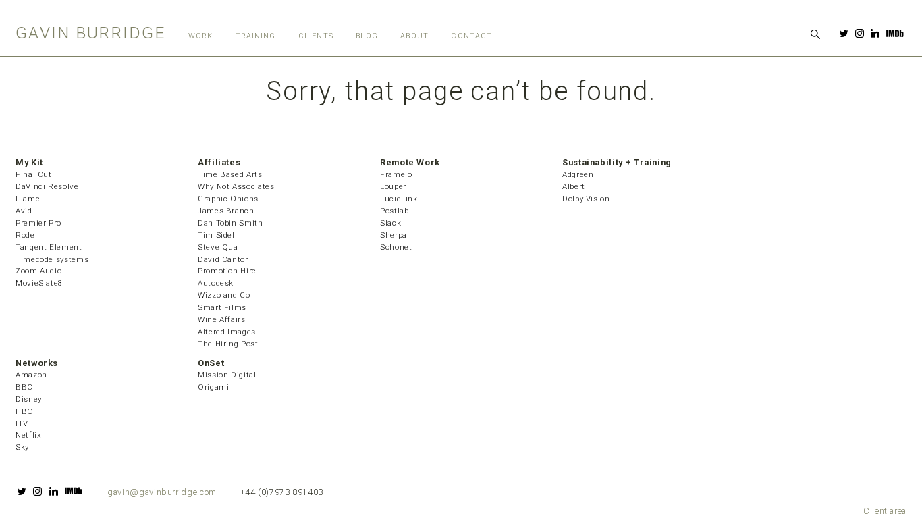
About (414, 36)
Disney (29, 399)
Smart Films (222, 307)
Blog (366, 36)
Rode (25, 235)
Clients (315, 36)
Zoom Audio (38, 271)
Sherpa (393, 235)
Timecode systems (52, 259)
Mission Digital (227, 374)
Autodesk (216, 283)
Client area (884, 511)
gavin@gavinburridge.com (162, 492)
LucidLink (399, 198)
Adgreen (577, 174)
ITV (22, 423)
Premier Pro (38, 223)
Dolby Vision (586, 198)
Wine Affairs (222, 319)
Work (200, 36)
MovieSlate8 (39, 283)
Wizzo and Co (224, 295)
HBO (25, 411)
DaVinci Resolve (47, 186)
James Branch (226, 210)
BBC (24, 387)
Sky (22, 447)
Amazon (31, 374)
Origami (213, 387)
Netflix (28, 435)
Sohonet (396, 247)
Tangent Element (49, 247)
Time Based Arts (230, 174)
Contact (471, 36)
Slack (390, 223)
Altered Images (227, 331)
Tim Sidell (217, 235)
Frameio (396, 174)
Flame (28, 198)
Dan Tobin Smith (230, 223)
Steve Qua (218, 247)
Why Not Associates (236, 186)
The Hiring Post (228, 343)
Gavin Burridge (90, 33)
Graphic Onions (228, 198)
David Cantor (223, 259)
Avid (24, 210)
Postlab (394, 210)
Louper (393, 186)
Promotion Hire (227, 271)
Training (256, 36)
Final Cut (34, 174)
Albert (573, 186)
